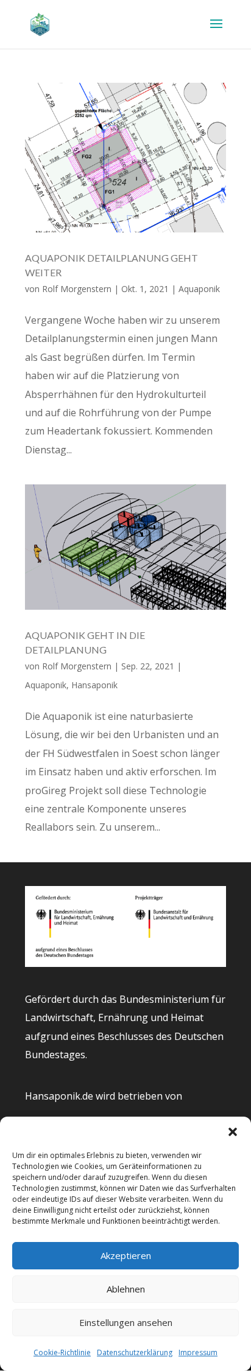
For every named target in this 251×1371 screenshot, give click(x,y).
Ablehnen (126, 1289)
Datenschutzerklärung (134, 1352)
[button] (233, 1132)
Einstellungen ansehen (125, 1322)
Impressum (198, 1352)
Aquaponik (199, 289)
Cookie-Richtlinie (62, 1352)
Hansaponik (94, 685)
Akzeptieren (126, 1255)
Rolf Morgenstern (76, 289)
